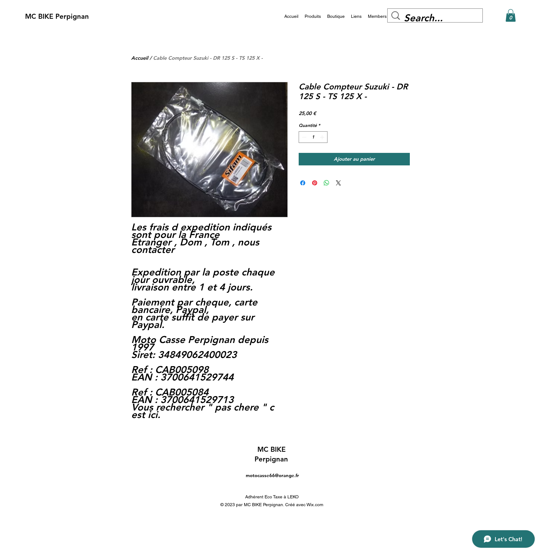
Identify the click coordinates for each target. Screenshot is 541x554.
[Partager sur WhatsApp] (326, 183)
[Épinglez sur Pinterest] (314, 183)
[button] (510, 15)
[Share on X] (338, 183)
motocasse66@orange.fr (272, 475)
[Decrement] (303, 137)
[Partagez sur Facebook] (303, 183)
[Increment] (323, 137)
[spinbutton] (313, 137)
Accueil (139, 58)
